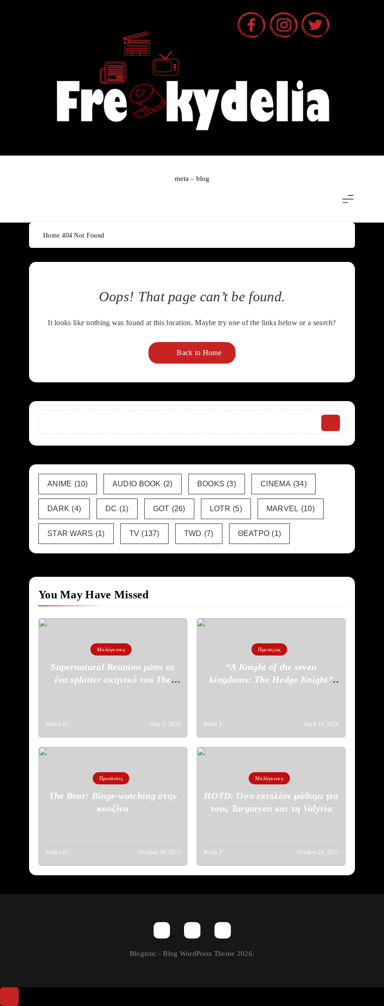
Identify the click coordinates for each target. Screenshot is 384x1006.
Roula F (213, 724)
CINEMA (283, 484)
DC (117, 509)
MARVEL (290, 509)
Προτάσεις (111, 778)
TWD (199, 533)
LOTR (226, 509)
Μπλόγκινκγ (111, 649)
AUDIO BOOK (142, 484)
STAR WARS (76, 533)
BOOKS (216, 484)
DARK (64, 509)
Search (330, 423)
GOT (169, 509)
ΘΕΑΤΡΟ (259, 533)
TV (144, 533)
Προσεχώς (269, 649)
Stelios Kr (57, 724)
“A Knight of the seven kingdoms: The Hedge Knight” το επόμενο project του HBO (271, 679)
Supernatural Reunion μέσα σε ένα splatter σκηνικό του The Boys (113, 679)
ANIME (67, 484)
